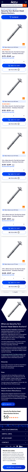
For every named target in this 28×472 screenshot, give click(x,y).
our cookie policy (11, 460)
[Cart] (26, 2)
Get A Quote (7, 404)
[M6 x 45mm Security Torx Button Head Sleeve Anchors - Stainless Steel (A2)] (14, 141)
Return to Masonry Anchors (9, 9)
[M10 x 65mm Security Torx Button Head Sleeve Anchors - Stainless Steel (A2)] (14, 250)
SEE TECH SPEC (13, 69)
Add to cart (15, 65)
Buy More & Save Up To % (8, 112)
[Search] (25, 5)
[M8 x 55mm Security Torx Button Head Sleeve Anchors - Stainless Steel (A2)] (14, 87)
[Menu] (2, 2)
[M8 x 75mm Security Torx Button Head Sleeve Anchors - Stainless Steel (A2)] (14, 33)
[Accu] (14, 2)
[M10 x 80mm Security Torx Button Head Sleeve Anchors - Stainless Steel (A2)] (14, 196)
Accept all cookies (14, 467)
